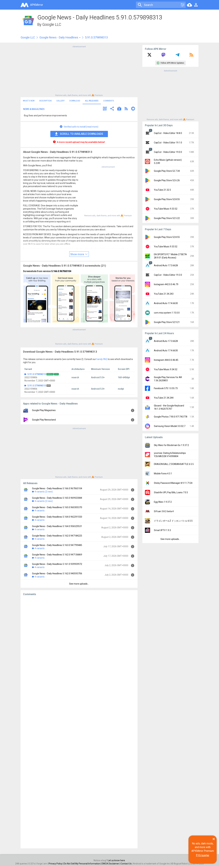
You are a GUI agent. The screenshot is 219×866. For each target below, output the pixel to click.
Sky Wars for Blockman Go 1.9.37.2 (171, 445)
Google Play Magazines (44, 410)
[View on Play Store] (119, 109)
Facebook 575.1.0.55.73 (166, 388)
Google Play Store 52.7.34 (167, 171)
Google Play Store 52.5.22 (167, 218)
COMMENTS (108, 101)
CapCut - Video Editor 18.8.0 (168, 133)
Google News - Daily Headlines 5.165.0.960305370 (57, 507)
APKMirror (36, 4)
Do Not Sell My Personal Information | (83, 863)
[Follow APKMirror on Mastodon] (163, 56)
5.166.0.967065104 (61, 271)
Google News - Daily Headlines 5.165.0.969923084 (57, 498)
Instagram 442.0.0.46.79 (166, 284)
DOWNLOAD (74, 101)
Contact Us (126, 863)
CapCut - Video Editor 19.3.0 (168, 275)
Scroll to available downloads (81, 133)
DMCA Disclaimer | (111, 863)
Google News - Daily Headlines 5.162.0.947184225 (57, 535)
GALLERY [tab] (60, 101)
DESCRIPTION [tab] (45, 101)
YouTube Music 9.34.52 (165, 369)
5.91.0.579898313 (36, 374)
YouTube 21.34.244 (163, 397)
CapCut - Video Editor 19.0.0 (168, 152)
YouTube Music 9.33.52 (165, 208)
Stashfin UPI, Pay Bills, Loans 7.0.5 (171, 492)
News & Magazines (34, 109)
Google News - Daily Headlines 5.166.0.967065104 (57, 488)
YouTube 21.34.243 (163, 294)
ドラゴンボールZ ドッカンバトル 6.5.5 (173, 521)
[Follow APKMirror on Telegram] (177, 56)
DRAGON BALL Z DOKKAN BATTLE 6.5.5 (174, 464)
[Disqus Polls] (79, 639)
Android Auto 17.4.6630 (166, 303)
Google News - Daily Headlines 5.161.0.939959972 (57, 564)
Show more (77, 254)
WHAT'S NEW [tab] (28, 101)
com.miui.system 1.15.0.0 (167, 312)
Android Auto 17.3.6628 (166, 265)
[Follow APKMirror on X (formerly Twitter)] (149, 56)
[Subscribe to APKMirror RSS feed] (191, 56)
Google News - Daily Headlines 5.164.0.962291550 (57, 516)
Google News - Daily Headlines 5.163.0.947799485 (57, 545)
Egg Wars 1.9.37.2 (163, 502)
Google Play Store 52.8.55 (167, 199)
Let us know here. (116, 860)
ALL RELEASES (91, 101)
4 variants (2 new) (44, 491)
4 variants (40, 510)
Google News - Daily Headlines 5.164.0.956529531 (57, 526)
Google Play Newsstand (44, 419)
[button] (105, 109)
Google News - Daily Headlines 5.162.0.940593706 (57, 573)
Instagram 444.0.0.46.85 (166, 360)
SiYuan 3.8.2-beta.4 (164, 511)
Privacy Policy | (56, 863)
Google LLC (51, 24)
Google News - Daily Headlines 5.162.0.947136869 (57, 554)
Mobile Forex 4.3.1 (163, 473)
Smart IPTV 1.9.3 (162, 530)
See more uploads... (79, 583)
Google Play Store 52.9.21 (167, 322)
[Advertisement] (79, 70)
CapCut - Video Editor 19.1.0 (168, 142)
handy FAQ (101, 359)
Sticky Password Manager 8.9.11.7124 (173, 483)
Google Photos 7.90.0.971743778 (170, 416)
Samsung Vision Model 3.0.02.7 (169, 426)
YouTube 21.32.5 (162, 190)
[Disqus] (79, 722)
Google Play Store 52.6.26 (167, 180)
